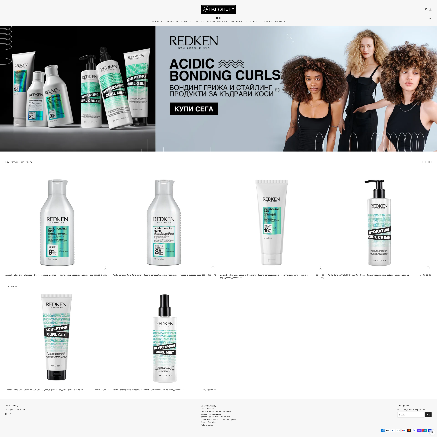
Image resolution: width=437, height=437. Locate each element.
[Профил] (430, 9)
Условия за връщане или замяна (215, 417)
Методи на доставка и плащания (216, 411)
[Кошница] (430, 19)
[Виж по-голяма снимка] (424, 162)
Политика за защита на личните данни (218, 419)
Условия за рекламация (211, 414)
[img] (426, 9)
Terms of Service (208, 422)
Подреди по (26, 162)
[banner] (218, 9)
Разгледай (12, 162)
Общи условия (207, 408)
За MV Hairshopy (208, 406)
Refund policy (207, 425)
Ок (428, 415)
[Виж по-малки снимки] (429, 162)
